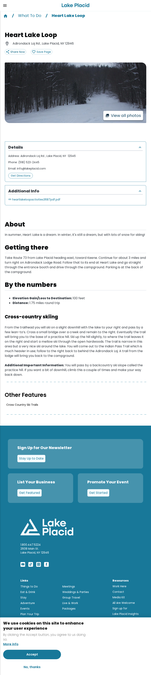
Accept (32, 654)
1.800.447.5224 (30, 545)
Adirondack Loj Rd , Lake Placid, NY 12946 (48, 156)
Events (24, 609)
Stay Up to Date (31, 458)
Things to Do (29, 586)
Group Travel (71, 597)
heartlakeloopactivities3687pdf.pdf (36, 199)
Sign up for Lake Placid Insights (125, 611)
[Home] (5, 15)
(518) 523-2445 (28, 162)
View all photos (126, 115)
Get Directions (20, 176)
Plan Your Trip (29, 614)
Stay (23, 597)
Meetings (68, 586)
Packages (69, 609)
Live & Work (70, 603)
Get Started (98, 492)
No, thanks (32, 667)
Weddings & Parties (75, 592)
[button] (29, 5)
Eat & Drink (27, 592)
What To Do (29, 15)
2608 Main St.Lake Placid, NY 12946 (34, 551)
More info (10, 644)
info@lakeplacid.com (31, 169)
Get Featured (29, 492)
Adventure (27, 603)
